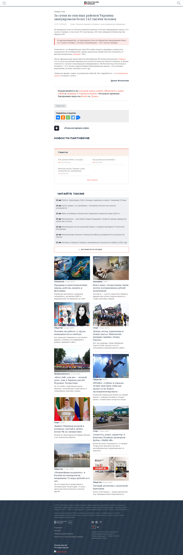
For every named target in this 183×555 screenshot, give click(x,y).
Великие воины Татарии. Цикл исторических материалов (71, 171)
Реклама (57, 531)
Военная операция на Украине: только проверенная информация (100, 24)
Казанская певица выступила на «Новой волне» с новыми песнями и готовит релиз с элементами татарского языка (110, 391)
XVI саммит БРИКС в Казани (70, 161)
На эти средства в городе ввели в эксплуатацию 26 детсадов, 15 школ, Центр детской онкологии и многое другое (72, 481)
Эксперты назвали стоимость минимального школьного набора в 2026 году (91, 242)
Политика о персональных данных (68, 537)
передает (77, 54)
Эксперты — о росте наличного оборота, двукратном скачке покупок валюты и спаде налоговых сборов (110, 292)
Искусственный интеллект (103, 161)
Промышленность (62, 374)
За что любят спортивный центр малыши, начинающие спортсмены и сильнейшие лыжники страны (70, 384)
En (98, 527)
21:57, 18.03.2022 (60, 24)
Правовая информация (63, 534)
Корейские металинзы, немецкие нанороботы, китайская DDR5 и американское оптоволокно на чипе (71, 292)
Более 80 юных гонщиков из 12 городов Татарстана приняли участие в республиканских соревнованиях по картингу (110, 442)
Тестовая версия (61, 547)
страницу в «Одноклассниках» (81, 93)
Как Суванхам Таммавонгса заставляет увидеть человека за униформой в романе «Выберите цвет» (71, 336)
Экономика (97, 282)
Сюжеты (63, 152)
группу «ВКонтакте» (106, 90)
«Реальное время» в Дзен (76, 128)
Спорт (56, 423)
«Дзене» (94, 96)
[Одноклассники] (63, 117)
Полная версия (60, 545)
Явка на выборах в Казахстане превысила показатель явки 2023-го (88, 213)
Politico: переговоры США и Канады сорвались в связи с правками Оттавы (91, 200)
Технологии (59, 282)
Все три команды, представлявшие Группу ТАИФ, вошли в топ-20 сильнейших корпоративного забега (108, 339)
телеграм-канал (87, 90)
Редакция (58, 528)
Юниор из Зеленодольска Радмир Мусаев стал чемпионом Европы (72, 431)
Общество (59, 12)
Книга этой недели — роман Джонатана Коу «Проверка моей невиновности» (110, 489)
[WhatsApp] (68, 117)
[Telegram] (73, 117)
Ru (93, 527)
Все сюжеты (92, 180)
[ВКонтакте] (58, 117)
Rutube (84, 96)
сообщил (121, 59)
